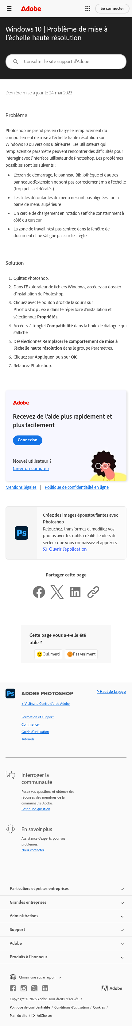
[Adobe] (31, 8)
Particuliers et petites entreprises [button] (39, 888)
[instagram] (24, 988)
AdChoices (44, 1015)
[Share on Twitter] (57, 597)
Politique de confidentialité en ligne (77, 487)
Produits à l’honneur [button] (28, 957)
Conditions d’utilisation (71, 1007)
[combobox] (66, 61)
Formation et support (37, 717)
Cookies (99, 1007)
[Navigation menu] (9, 8)
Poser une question (35, 809)
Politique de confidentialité (30, 1007)
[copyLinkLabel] (93, 597)
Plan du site (18, 1015)
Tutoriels (27, 739)
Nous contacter (32, 850)
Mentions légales (21, 487)
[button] (88, 8)
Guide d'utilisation (35, 732)
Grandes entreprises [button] (28, 902)
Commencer (30, 724)
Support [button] (17, 929)
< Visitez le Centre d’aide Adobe (45, 703)
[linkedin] (45, 988)
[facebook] (13, 988)
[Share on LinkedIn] (75, 597)
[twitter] (34, 988)
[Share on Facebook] (39, 597)
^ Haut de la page (111, 691)
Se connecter (112, 8)
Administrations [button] (24, 915)
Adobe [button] (16, 943)
